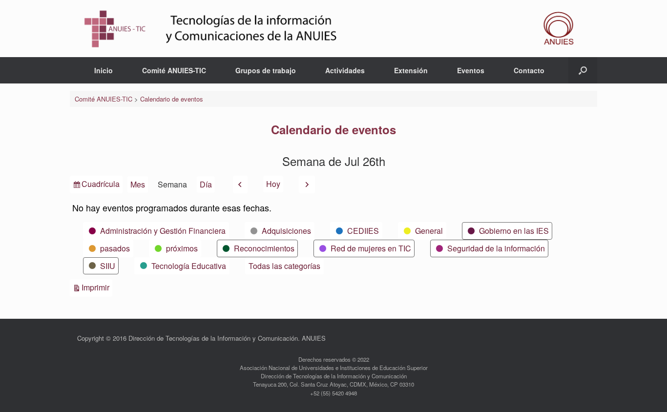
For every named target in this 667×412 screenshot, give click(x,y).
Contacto (529, 70)
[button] (582, 70)
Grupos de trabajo (265, 70)
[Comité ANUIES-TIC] (333, 28)
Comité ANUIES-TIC (174, 70)
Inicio (103, 70)
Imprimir (97, 287)
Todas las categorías (284, 265)
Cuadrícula (100, 185)
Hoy (273, 183)
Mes (137, 184)
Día (206, 184)
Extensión (411, 70)
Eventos (470, 70)
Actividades (345, 70)
